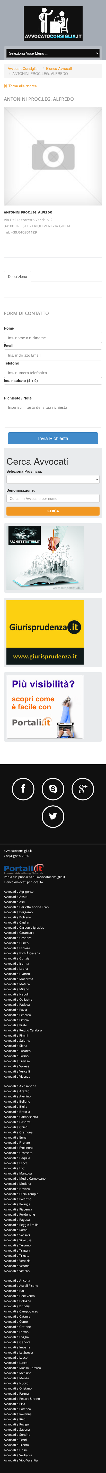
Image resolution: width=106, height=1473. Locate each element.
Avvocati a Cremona (18, 1132)
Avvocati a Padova (17, 1004)
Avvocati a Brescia (17, 1112)
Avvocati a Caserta (17, 1122)
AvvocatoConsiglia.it (24, 68)
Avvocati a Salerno (17, 1040)
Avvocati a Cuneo (16, 943)
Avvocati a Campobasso (21, 1311)
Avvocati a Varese (16, 1066)
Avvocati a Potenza (17, 1409)
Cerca (53, 510)
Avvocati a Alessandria (20, 1086)
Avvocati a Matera (17, 984)
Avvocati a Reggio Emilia (21, 1225)
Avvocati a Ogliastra (18, 999)
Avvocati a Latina (16, 968)
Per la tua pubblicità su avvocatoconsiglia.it (34, 877)
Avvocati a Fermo (16, 1332)
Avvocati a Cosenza (18, 938)
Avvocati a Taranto (17, 1051)
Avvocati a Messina (17, 1373)
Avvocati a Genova (17, 1342)
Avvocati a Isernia (16, 963)
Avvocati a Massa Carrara (22, 1368)
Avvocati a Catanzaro (19, 932)
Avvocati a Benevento (19, 1296)
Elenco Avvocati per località (23, 882)
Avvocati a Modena (17, 1183)
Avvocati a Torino (16, 1056)
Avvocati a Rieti (14, 1419)
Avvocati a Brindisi (17, 1306)
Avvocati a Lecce (16, 1163)
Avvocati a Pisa (14, 1404)
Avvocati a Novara (17, 1189)
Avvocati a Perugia (17, 1204)
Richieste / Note (18, 397)
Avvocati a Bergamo (18, 912)
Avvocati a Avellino (17, 1096)
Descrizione (17, 276)
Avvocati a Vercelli (17, 1071)
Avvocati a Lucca (16, 1362)
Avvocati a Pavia (15, 1010)
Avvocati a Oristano (18, 1388)
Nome (9, 328)
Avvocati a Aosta (16, 896)
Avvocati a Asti (14, 902)
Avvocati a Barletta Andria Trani (26, 907)
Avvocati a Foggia (16, 1337)
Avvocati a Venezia (17, 1260)
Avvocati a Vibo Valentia (21, 1460)
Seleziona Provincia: (24, 471)
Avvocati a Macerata (18, 979)
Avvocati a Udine (16, 1450)
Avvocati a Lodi (14, 1168)
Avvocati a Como (16, 1321)
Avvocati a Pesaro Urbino (22, 1398)
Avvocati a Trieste (16, 1255)
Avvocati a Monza (16, 1378)
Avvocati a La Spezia (18, 1352)
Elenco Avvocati (59, 68)
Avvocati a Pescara (17, 1015)
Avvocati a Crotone (17, 1327)
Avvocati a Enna (15, 1137)
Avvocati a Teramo (17, 1245)
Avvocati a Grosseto (18, 1153)
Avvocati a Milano (16, 989)
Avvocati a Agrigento (18, 891)
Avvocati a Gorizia (17, 958)
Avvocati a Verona (17, 1266)
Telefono (11, 363)
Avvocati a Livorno (17, 974)
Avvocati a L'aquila (17, 1158)
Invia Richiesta (53, 438)
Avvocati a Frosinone (18, 1147)
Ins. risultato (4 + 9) (21, 380)
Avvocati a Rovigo (16, 1424)
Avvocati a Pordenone (19, 1214)
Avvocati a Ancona (17, 1280)
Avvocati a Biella (15, 1106)
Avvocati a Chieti (16, 1127)
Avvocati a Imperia (17, 1347)
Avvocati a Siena (15, 1045)
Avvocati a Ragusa (17, 1219)
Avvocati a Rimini (16, 1035)
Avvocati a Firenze (17, 1142)
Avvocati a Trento (16, 1445)
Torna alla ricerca (22, 85)
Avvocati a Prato (15, 1025)
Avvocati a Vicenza (17, 1076)
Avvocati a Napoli (16, 994)
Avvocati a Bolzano (17, 917)
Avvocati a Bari (14, 1291)
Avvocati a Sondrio (17, 1434)
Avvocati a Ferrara (17, 948)
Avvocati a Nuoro (16, 1383)
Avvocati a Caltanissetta (21, 1117)
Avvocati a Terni (15, 1440)
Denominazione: (20, 490)
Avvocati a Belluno (17, 1101)
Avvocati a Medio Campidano (25, 1178)
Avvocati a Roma (16, 1230)
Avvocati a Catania (17, 1316)
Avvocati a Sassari (17, 1235)
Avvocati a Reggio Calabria (23, 1030)
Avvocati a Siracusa (18, 1240)
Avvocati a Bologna (17, 1301)
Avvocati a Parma (16, 1393)
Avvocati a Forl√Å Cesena (22, 953)
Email (8, 345)
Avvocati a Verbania (18, 1455)
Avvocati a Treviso (17, 1061)
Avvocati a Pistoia (16, 1020)
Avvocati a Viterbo (17, 1271)
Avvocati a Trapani (17, 1250)
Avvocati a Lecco (16, 1357)
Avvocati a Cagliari (17, 922)
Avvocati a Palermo (17, 1199)
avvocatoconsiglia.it (18, 851)
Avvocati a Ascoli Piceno (21, 1285)
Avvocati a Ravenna (18, 1414)
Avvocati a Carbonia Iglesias (24, 927)
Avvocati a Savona (17, 1429)
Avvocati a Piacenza (18, 1209)
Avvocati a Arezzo (16, 1091)
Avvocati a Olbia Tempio (21, 1194)
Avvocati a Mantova (18, 1173)
